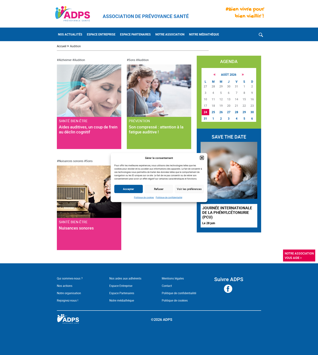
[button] (202, 158)
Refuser (158, 189)
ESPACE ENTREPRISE (101, 34)
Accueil (61, 46)
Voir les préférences (189, 189)
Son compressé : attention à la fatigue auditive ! (156, 129)
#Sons (131, 60)
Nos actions (64, 286)
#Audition (78, 60)
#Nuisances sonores (70, 161)
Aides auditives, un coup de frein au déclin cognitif (88, 129)
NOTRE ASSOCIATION (169, 34)
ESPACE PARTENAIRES (135, 34)
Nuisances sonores (76, 228)
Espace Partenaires (121, 293)
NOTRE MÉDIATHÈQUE (204, 34)
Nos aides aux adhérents (125, 278)
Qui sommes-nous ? (70, 278)
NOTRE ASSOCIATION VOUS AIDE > (300, 255)
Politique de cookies (144, 197)
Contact (167, 286)
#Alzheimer (64, 60)
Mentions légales (173, 278)
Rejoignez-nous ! (67, 300)
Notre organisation (69, 293)
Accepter (128, 189)
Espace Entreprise (120, 286)
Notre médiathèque (122, 300)
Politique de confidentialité (169, 197)
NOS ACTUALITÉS (70, 34)
